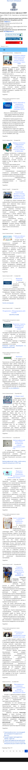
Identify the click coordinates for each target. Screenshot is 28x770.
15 (16, 751)
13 (10, 751)
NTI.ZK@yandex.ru (9, 31)
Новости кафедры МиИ (7, 140)
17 (23, 751)
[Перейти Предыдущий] (6, 751)
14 (13, 751)
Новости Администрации (7, 233)
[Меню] (4, 50)
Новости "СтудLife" (6, 189)
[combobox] (8, 46)
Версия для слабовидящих (14, 1)
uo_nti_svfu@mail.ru (14, 388)
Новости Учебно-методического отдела (11, 98)
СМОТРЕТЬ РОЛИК (14, 314)
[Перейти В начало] (3, 751)
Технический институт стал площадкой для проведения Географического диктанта (14, 733)
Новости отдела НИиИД (7, 52)
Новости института (6, 681)
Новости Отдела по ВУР (7, 275)
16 (19, 751)
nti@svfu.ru (7, 21)
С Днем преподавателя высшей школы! (14, 740)
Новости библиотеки (6, 437)
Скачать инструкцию (8, 303)
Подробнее (5, 94)
